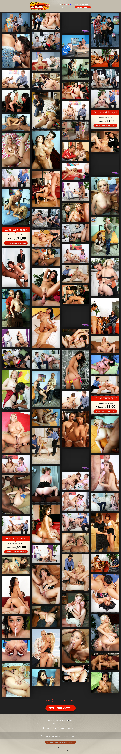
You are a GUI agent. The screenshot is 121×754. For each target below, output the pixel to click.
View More (71, 720)
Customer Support (43, 747)
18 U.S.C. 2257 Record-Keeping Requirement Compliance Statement (71, 747)
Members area (86, 4)
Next (72, 700)
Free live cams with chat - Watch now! (60, 728)
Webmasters (50, 747)
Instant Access (65, 720)
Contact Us (56, 747)
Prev (48, 700)
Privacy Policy (88, 747)
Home (49, 720)
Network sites (78, 4)
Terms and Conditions (34, 747)
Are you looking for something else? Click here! (60, 742)
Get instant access (82, 7)
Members (53, 720)
